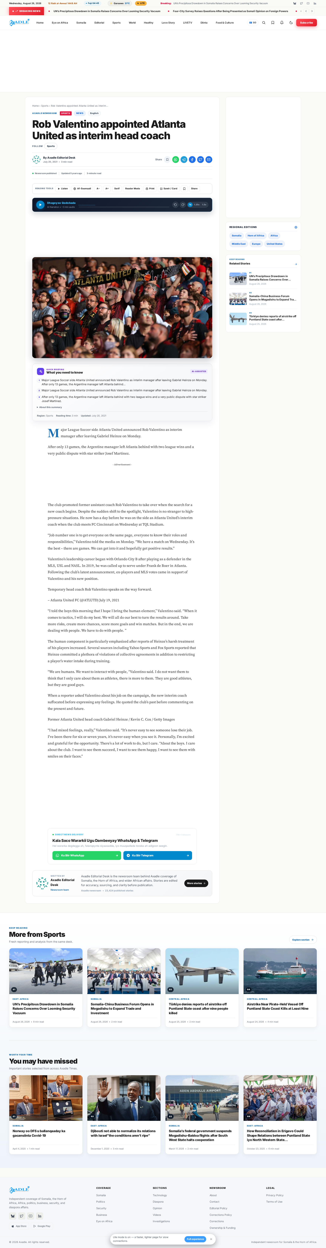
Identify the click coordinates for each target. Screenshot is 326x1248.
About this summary (50, 407)
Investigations (161, 1221)
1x (190, 204)
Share (194, 188)
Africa (274, 235)
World (132, 22)
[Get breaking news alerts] (282, 23)
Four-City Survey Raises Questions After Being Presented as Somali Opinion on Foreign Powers (230, 11)
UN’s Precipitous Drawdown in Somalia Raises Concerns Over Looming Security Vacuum (107, 11)
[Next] (312, 11)
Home (40, 22)
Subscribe (306, 22)
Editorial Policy (218, 1208)
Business (101, 1214)
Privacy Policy (275, 1195)
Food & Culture (225, 22)
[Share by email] (208, 159)
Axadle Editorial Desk (61, 157)
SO (252, 22)
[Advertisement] (163, 60)
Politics (100, 1201)
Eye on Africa (60, 22)
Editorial (99, 22)
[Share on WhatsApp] (175, 159)
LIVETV (187, 22)
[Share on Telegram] (184, 159)
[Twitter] (301, 3)
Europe (256, 243)
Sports (116, 22)
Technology (160, 1195)
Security (101, 1208)
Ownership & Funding (222, 1227)
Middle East (239, 243)
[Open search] (264, 23)
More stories (194, 883)
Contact (214, 1201)
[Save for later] (167, 159)
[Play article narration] (40, 205)
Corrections (217, 1221)
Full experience (195, 1239)
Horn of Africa (256, 235)
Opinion (157, 1208)
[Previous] (306, 11)
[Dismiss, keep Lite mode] (211, 1239)
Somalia (81, 22)
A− (98, 188)
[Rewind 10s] (175, 205)
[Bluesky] (295, 3)
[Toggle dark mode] (291, 23)
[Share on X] (200, 159)
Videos (157, 1214)
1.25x (196, 204)
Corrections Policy (221, 1214)
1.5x (204, 204)
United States (274, 243)
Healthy (148, 22)
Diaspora (158, 1201)
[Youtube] (308, 3)
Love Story (168, 22)
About (213, 1195)
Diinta (204, 22)
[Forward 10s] (183, 205)
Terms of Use (274, 1201)
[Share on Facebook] (192, 159)
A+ (107, 188)
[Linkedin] (315, 3)
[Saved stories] (273, 23)
